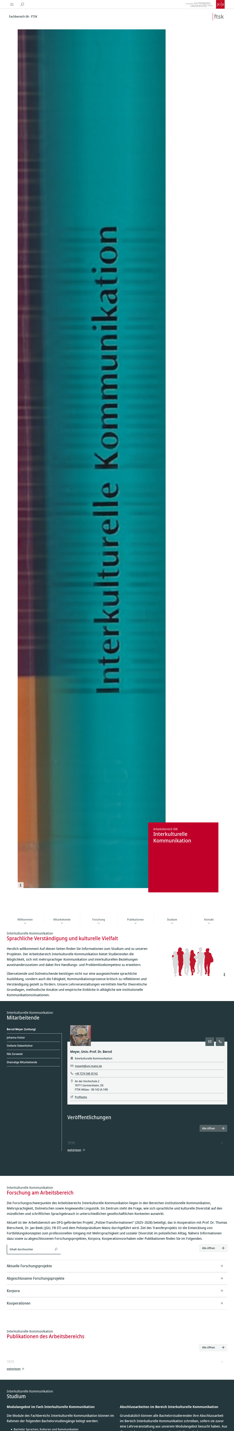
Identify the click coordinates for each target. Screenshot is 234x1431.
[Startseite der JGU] (205, 4)
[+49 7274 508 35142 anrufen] (220, 1041)
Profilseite (81, 1097)
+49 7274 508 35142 (86, 1073)
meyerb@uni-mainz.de (88, 1066)
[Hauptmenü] (12, 4)
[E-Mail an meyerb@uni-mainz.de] (209, 1041)
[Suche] (22, 4)
